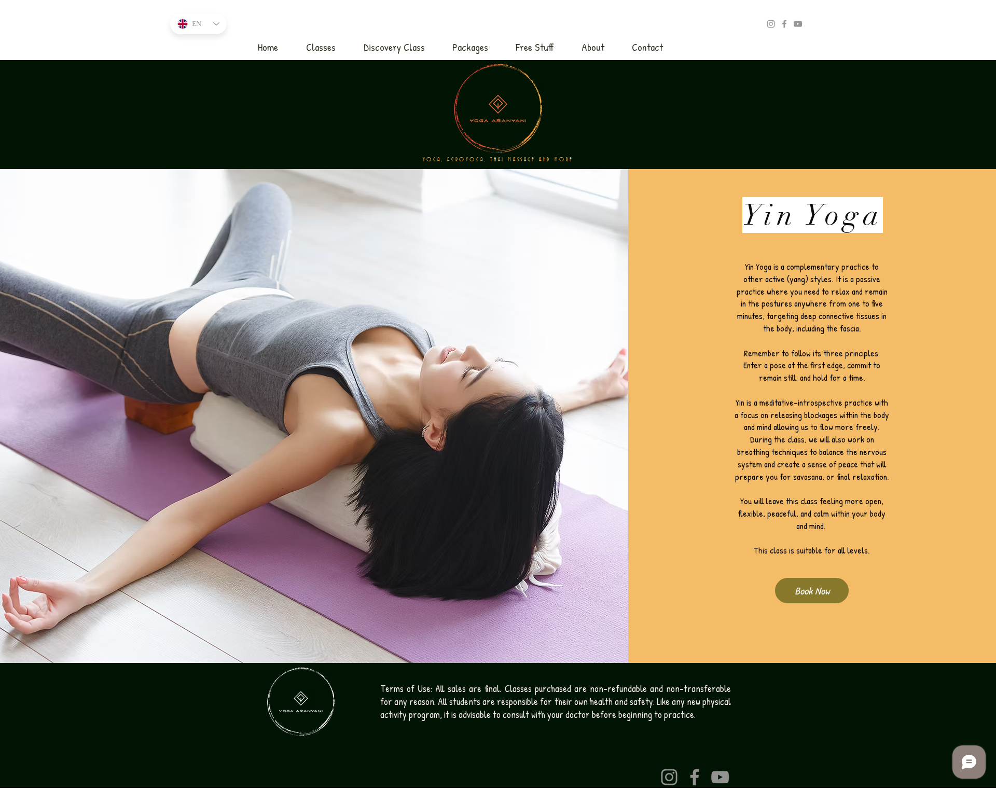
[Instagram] (669, 777)
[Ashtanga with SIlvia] (784, 24)
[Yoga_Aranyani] (771, 24)
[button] (321, 47)
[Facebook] (695, 777)
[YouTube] (798, 24)
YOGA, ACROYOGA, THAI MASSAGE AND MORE (498, 160)
